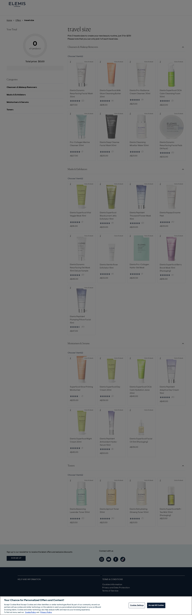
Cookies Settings (137, 605)
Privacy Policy (46, 612)
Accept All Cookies (156, 605)
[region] (96, 605)
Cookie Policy (30, 612)
